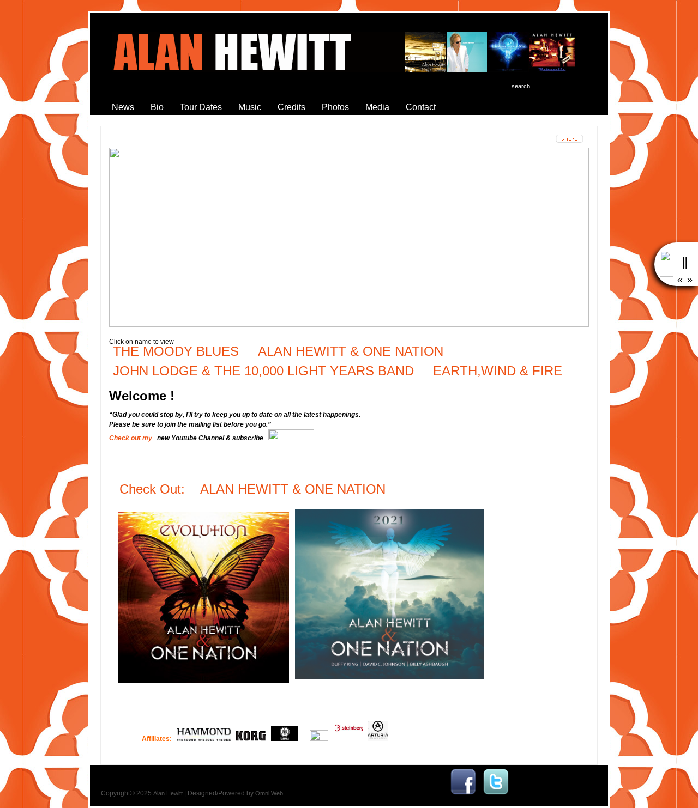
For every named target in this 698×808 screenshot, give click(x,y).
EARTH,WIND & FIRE (495, 370)
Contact (421, 107)
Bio (157, 107)
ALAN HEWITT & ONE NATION (350, 351)
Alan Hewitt (168, 793)
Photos (335, 107)
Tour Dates (201, 107)
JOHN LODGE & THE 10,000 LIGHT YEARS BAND (263, 370)
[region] (349, 237)
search (521, 86)
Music (249, 107)
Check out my (132, 438)
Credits (291, 107)
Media (377, 107)
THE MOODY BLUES (176, 351)
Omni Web (269, 793)
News (123, 107)
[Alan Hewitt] (463, 793)
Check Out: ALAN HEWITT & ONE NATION (254, 489)
